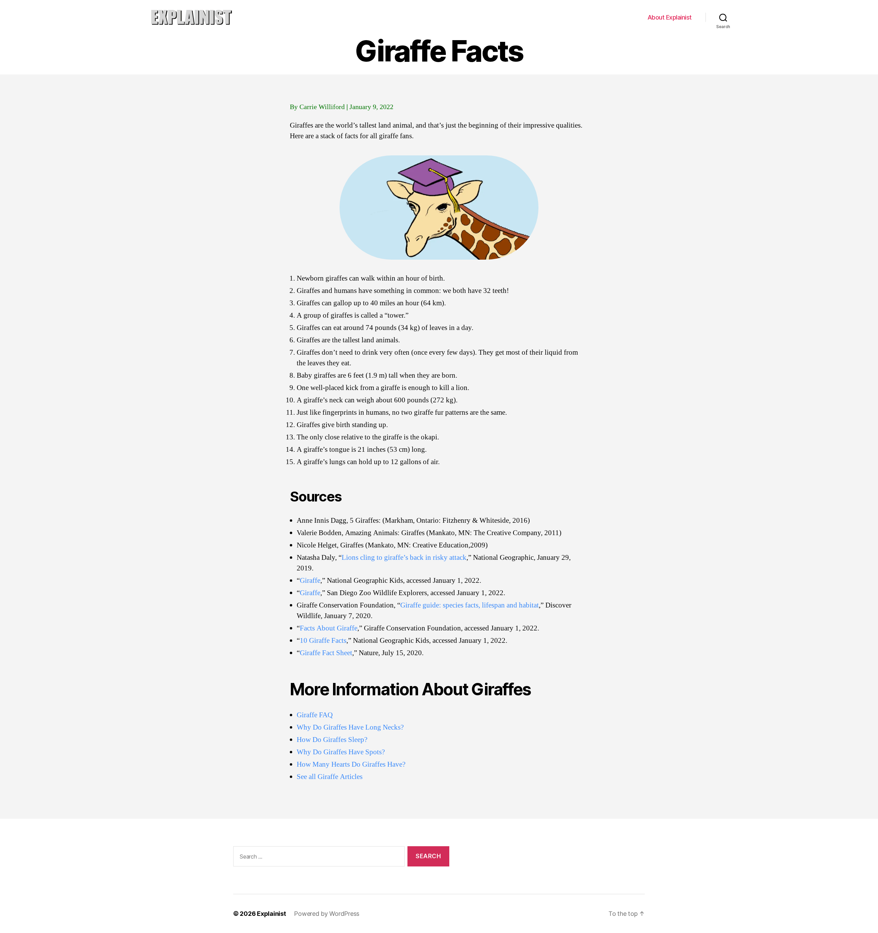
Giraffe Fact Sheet (326, 653)
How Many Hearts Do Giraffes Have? (351, 764)
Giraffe (310, 580)
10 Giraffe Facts (323, 640)
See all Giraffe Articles (330, 776)
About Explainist (670, 17)
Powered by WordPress (326, 913)
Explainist (271, 913)
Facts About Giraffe (328, 628)
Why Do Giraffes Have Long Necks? (350, 727)
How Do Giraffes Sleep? (332, 739)
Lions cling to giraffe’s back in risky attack (404, 557)
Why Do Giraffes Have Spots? (341, 752)
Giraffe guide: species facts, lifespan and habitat (469, 605)
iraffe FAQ (317, 715)
